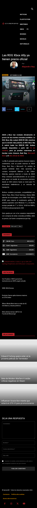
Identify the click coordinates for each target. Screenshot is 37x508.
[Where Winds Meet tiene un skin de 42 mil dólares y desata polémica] (32, 305)
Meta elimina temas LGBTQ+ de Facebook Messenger (12, 313)
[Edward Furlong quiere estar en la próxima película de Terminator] (18, 350)
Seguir (31, 245)
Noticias (5, 75)
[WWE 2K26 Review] (32, 288)
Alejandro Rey (28, 66)
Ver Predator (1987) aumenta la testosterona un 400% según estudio (14, 280)
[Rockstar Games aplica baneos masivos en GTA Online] (32, 297)
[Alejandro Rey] (16, 65)
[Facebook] (5, 504)
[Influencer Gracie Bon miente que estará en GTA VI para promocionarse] (18, 395)
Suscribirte (30, 254)
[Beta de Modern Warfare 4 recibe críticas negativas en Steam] (18, 373)
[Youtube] (24, 504)
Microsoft (14, 226)
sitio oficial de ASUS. (16, 156)
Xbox (20, 226)
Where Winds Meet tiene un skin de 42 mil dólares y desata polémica (14, 305)
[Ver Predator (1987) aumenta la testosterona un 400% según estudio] (32, 280)
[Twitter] (17, 504)
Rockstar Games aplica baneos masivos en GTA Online (14, 296)
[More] (29, 109)
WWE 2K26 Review (8, 288)
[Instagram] (11, 504)
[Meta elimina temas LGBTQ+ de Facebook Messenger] (32, 313)
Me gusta (30, 241)
